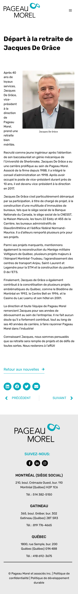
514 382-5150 (42, 494)
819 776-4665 (42, 525)
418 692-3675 (42, 556)
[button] (7, 386)
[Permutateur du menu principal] (70, 10)
